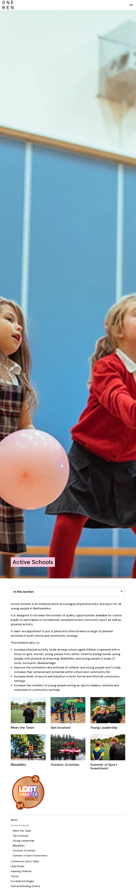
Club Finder (17, 866)
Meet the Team (22, 830)
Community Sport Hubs (25, 861)
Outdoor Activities (24, 850)
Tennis (15, 876)
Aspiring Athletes (21, 871)
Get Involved (20, 835)
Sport (14, 820)
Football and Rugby (22, 881)
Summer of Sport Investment (30, 855)
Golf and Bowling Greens (25, 886)
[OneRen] (68, 5)
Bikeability (19, 845)
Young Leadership (23, 840)
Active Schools (20, 825)
